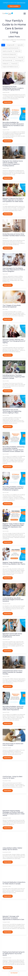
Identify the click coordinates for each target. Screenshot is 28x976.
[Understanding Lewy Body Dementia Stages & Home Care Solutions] (14, 589)
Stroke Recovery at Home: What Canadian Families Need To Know (14, 234)
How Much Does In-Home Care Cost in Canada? (13, 744)
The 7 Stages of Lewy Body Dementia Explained (12, 306)
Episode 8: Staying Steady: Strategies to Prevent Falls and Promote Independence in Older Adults (14, 813)
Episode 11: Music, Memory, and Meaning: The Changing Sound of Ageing (14, 341)
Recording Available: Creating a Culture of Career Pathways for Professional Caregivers (13, 488)
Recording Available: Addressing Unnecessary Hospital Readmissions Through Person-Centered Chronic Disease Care (13, 449)
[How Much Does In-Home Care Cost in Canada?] (14, 735)
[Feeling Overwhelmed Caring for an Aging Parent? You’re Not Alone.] (14, 943)
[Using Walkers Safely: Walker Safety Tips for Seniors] (14, 839)
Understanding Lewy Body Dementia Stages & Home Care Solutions (13, 599)
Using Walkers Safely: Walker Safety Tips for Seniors (12, 848)
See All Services (21, 2)
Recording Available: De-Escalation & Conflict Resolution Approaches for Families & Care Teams (13, 125)
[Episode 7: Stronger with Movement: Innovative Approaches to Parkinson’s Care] (14, 908)
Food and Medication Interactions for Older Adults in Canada (14, 883)
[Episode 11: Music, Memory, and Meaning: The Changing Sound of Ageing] (14, 331)
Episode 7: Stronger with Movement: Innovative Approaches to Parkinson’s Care (13, 918)
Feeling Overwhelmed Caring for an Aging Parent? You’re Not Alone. (14, 953)
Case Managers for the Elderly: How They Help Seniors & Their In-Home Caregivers (14, 269)
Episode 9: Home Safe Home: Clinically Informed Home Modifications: (12, 635)
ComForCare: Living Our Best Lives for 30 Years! (12, 777)
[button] (3, 45)
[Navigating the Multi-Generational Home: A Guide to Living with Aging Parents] (14, 78)
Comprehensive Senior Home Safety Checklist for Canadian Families (12, 672)
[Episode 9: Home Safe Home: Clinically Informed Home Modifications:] (14, 625)
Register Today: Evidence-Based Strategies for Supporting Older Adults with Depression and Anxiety (13, 526)
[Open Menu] (25, 14)
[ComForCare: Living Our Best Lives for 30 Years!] (14, 768)
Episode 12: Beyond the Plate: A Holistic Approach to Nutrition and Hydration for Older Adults (13, 200)
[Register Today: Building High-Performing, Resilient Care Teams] (14, 554)
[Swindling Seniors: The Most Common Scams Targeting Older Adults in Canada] (14, 366)
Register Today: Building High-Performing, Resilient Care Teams (14, 563)
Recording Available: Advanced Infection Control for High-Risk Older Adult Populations (13, 708)
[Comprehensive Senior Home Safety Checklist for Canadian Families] (14, 662)
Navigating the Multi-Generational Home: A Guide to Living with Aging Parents (13, 88)
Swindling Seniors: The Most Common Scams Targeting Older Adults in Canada (14, 376)
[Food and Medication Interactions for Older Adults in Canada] (14, 873)
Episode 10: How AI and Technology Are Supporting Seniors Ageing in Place (12, 411)
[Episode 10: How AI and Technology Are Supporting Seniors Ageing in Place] (14, 401)
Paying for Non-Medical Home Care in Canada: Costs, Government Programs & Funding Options (13, 163)
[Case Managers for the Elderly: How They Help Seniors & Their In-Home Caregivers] (14, 259)
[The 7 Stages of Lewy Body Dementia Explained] (14, 297)
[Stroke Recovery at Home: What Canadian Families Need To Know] (14, 225)
